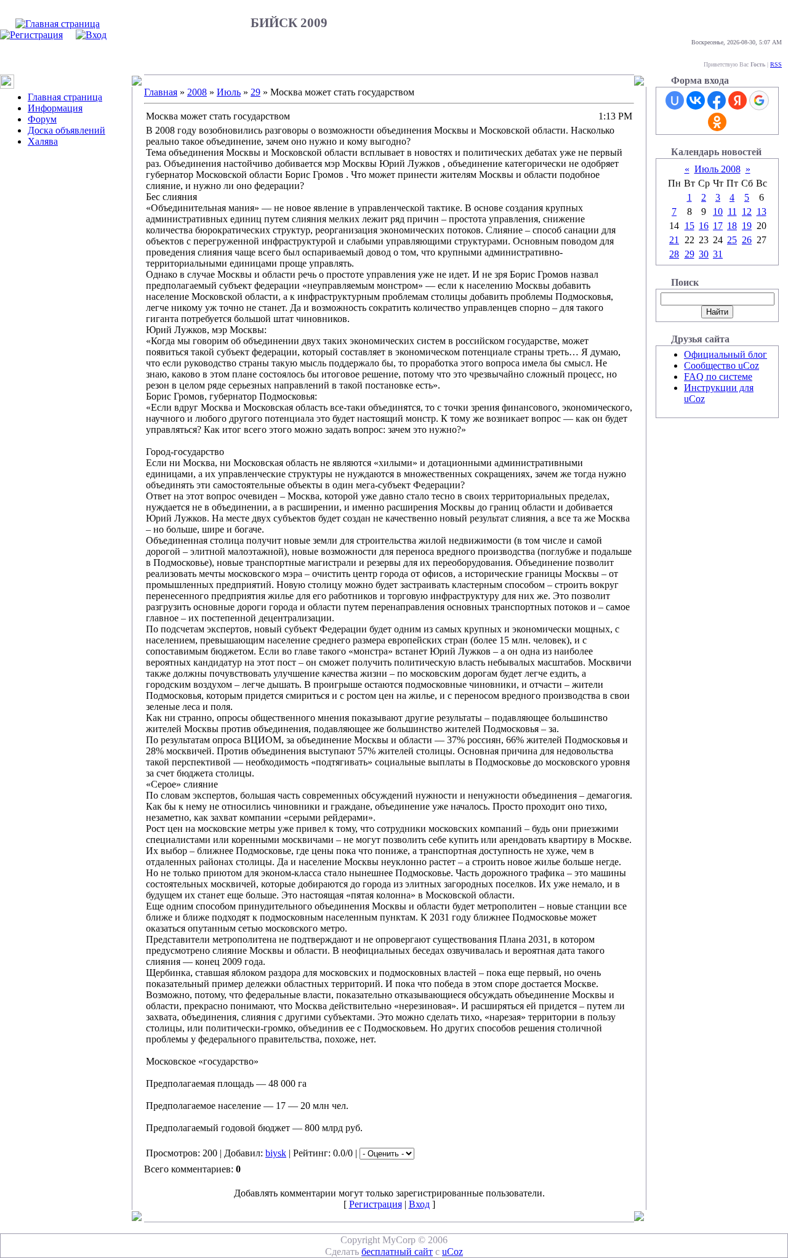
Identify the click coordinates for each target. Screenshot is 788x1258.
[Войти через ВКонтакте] (695, 100)
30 (704, 254)
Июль (229, 92)
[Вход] (91, 35)
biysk (275, 1153)
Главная (160, 92)
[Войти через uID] (674, 100)
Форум (42, 119)
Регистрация (375, 1204)
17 (718, 225)
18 (732, 225)
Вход (419, 1204)
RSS (776, 64)
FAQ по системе (718, 376)
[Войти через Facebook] (716, 100)
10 (718, 211)
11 (732, 211)
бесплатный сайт (397, 1251)
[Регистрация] (31, 35)
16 (704, 225)
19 (747, 225)
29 (255, 92)
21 (674, 240)
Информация (55, 108)
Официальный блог (725, 354)
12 (747, 211)
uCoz (452, 1251)
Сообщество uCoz (721, 365)
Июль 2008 (717, 169)
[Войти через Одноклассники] (717, 122)
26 (747, 240)
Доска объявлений (66, 130)
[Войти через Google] (759, 100)
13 (761, 211)
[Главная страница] (57, 23)
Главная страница (65, 97)
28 (674, 254)
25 (732, 240)
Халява (43, 141)
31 (718, 254)
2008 (197, 92)
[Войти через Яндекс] (737, 100)
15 (689, 225)
